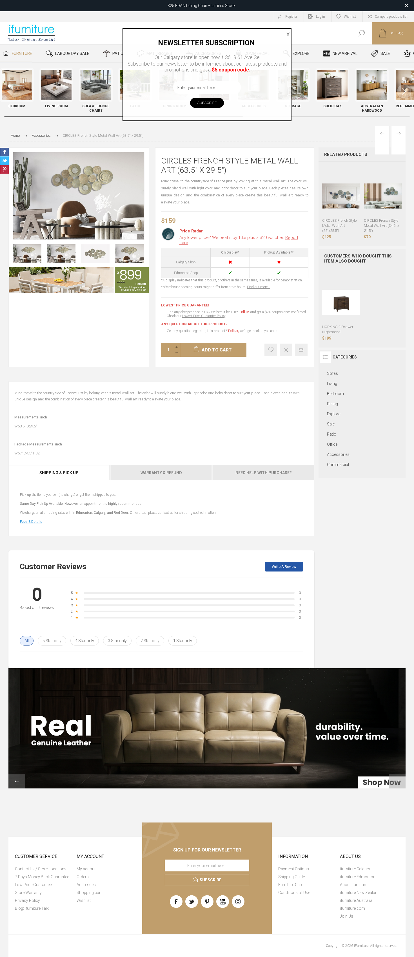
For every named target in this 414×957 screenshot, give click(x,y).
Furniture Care (290, 884)
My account (87, 869)
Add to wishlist (270, 350)
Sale (331, 424)
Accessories (338, 454)
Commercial (338, 464)
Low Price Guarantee (33, 884)
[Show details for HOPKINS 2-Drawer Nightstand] (341, 303)
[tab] (59, 472)
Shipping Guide (291, 877)
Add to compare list (286, 350)
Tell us (244, 312)
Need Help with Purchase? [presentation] (263, 472)
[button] (404, 91)
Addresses (86, 884)
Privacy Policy (27, 900)
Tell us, (233, 331)
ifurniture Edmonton (357, 877)
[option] (28, 253)
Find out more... (258, 287)
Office (332, 444)
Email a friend (301, 350)
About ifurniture (353, 884)
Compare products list (391, 17)
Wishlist (84, 900)
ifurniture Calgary (355, 869)
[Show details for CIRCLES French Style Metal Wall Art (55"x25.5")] (341, 196)
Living (332, 383)
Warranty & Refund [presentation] (161, 472)
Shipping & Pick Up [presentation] (59, 472)
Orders (83, 877)
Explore (333, 414)
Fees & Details (31, 522)
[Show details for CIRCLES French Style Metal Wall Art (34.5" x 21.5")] (383, 196)
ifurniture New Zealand (360, 892)
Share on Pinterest (4, 169)
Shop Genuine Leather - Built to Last (201, 5)
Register (291, 17)
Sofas (332, 373)
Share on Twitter (4, 160)
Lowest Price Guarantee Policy (203, 316)
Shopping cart (89, 892)
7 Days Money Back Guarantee (42, 877)
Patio (331, 434)
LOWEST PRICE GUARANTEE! (185, 305)
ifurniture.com (352, 908)
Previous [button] (16, 781)
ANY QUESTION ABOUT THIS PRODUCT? (194, 324)
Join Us (346, 916)
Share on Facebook (4, 152)
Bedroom (335, 393)
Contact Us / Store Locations (40, 869)
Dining (332, 404)
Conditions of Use (294, 892)
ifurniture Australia (356, 900)
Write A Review (284, 566)
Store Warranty (28, 892)
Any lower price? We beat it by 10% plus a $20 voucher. (238, 240)
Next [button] (397, 781)
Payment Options (293, 869)
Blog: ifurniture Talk (32, 908)
